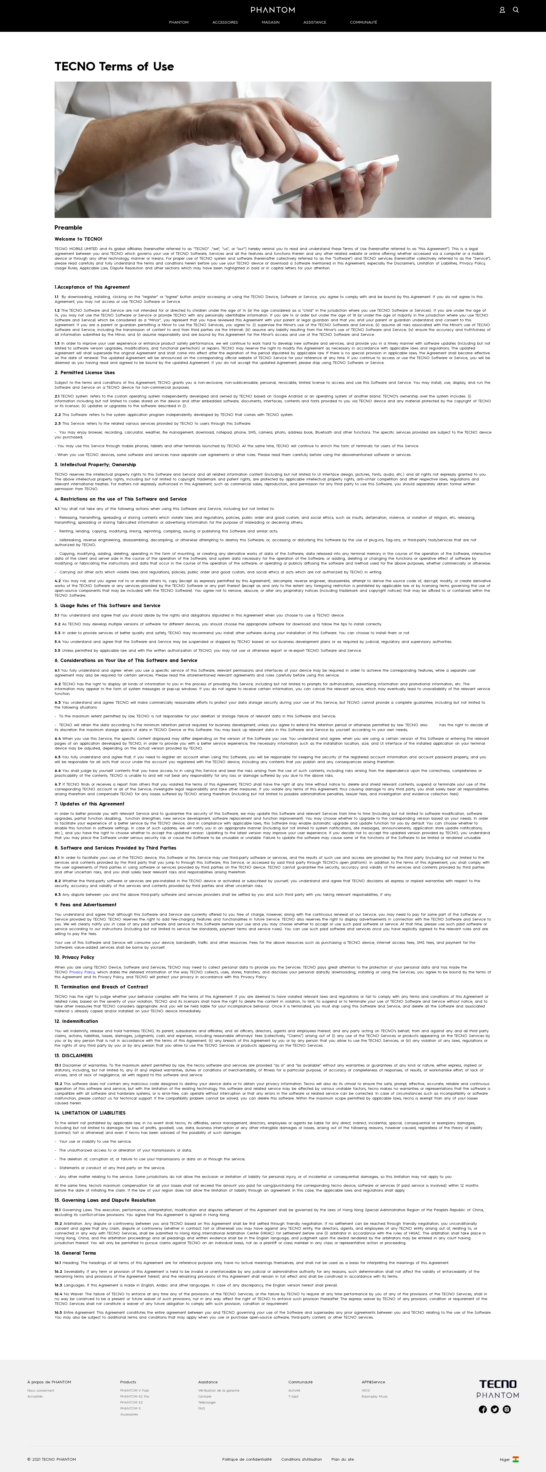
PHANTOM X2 (131, 1402)
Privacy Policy (82, 972)
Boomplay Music (375, 1396)
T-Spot (293, 1396)
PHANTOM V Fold (134, 1390)
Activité (294, 1390)
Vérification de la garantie (218, 1390)
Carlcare (204, 1396)
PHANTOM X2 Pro (134, 1396)
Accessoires (129, 1414)
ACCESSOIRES (225, 22)
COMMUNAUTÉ (363, 22)
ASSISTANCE (314, 22)
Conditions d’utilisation (301, 1459)
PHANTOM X (130, 1408)
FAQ (201, 1408)
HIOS (366, 1390)
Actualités (35, 1396)
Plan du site (343, 1459)
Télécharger (207, 1402)
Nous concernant (40, 1390)
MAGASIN (271, 22)
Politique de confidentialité (247, 1459)
